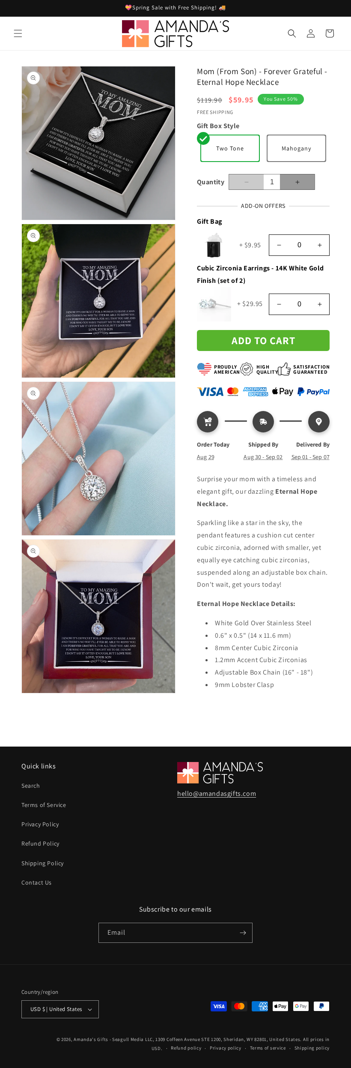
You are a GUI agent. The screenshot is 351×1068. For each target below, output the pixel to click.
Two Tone (230, 148)
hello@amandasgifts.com (216, 793)
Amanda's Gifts (91, 1039)
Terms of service (268, 1048)
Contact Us (36, 882)
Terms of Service (43, 805)
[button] (18, 33)
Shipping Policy (42, 863)
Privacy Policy (40, 824)
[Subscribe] (242, 933)
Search (30, 785)
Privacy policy (225, 1048)
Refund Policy (40, 843)
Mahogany (296, 148)
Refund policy (186, 1048)
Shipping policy (312, 1048)
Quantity (210, 181)
